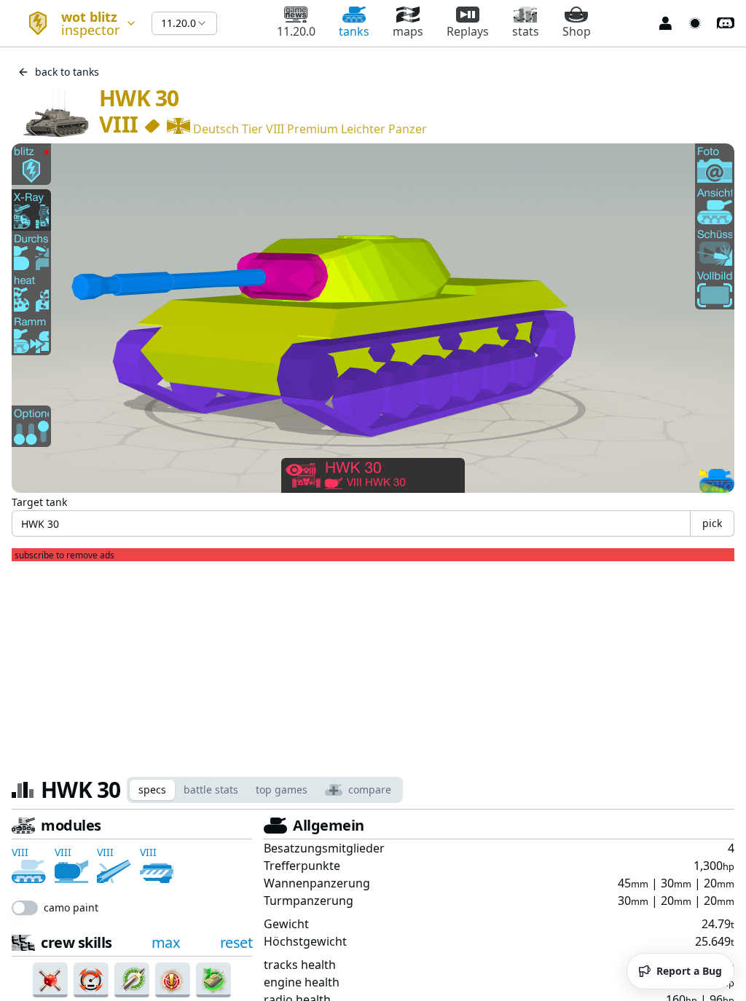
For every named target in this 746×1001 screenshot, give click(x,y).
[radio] (31, 943)
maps (408, 31)
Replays (468, 31)
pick (712, 523)
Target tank (39, 502)
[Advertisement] (373, 663)
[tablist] (265, 790)
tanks (354, 31)
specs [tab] (152, 789)
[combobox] (76, 23)
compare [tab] (369, 789)
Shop (576, 31)
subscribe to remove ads (64, 555)
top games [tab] (281, 789)
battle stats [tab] (211, 789)
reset (236, 910)
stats (525, 31)
